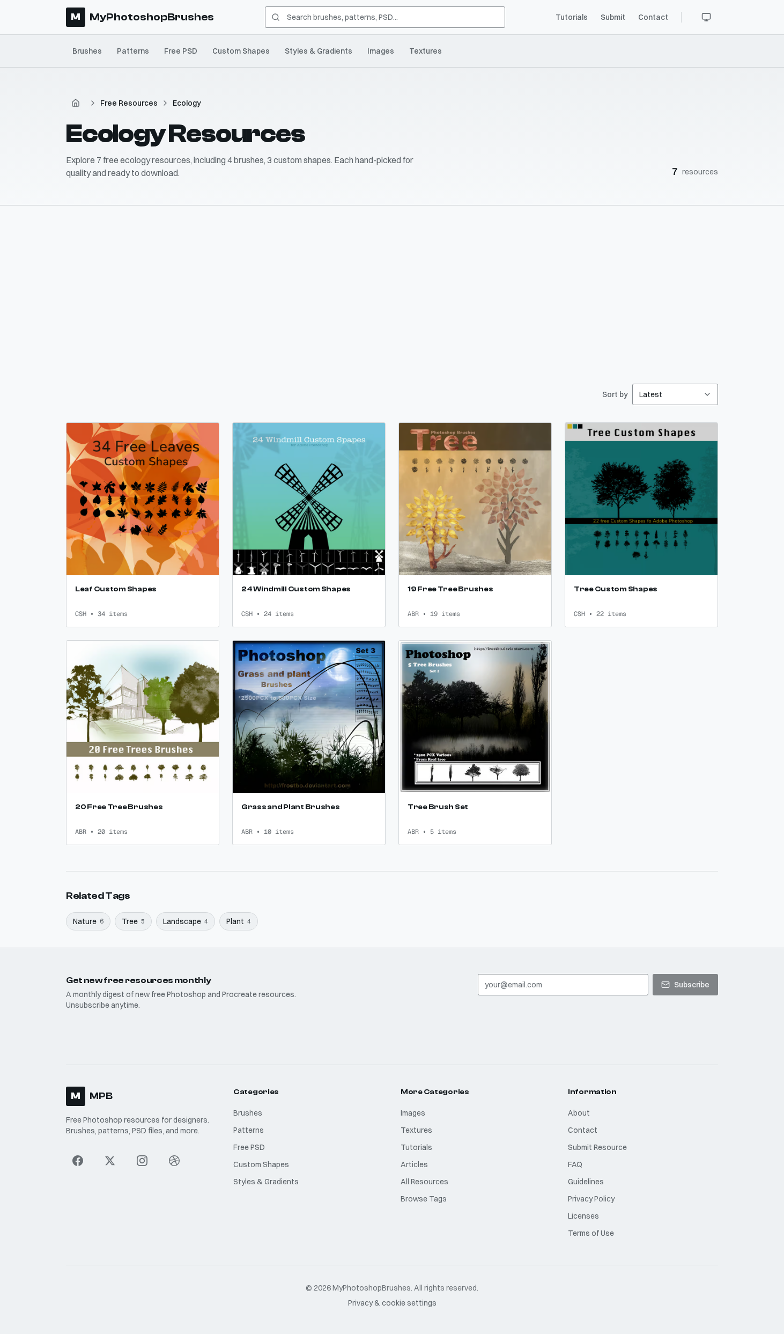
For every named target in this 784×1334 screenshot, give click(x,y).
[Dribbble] (174, 1160)
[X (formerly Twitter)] (110, 1160)
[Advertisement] (392, 286)
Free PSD (180, 51)
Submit (613, 17)
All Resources (424, 1181)
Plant (238, 921)
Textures (425, 51)
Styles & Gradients (318, 51)
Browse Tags (424, 1199)
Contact (653, 17)
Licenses (583, 1216)
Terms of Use (591, 1233)
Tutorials (572, 17)
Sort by (615, 394)
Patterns (133, 51)
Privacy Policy (591, 1199)
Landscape (185, 921)
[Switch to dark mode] (706, 17)
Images (380, 51)
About (579, 1113)
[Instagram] (142, 1160)
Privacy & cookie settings (392, 1303)
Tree (133, 921)
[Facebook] (78, 1160)
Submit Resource (597, 1147)
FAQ (575, 1164)
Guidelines (586, 1181)
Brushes (87, 51)
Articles (414, 1164)
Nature (88, 921)
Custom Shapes (241, 51)
